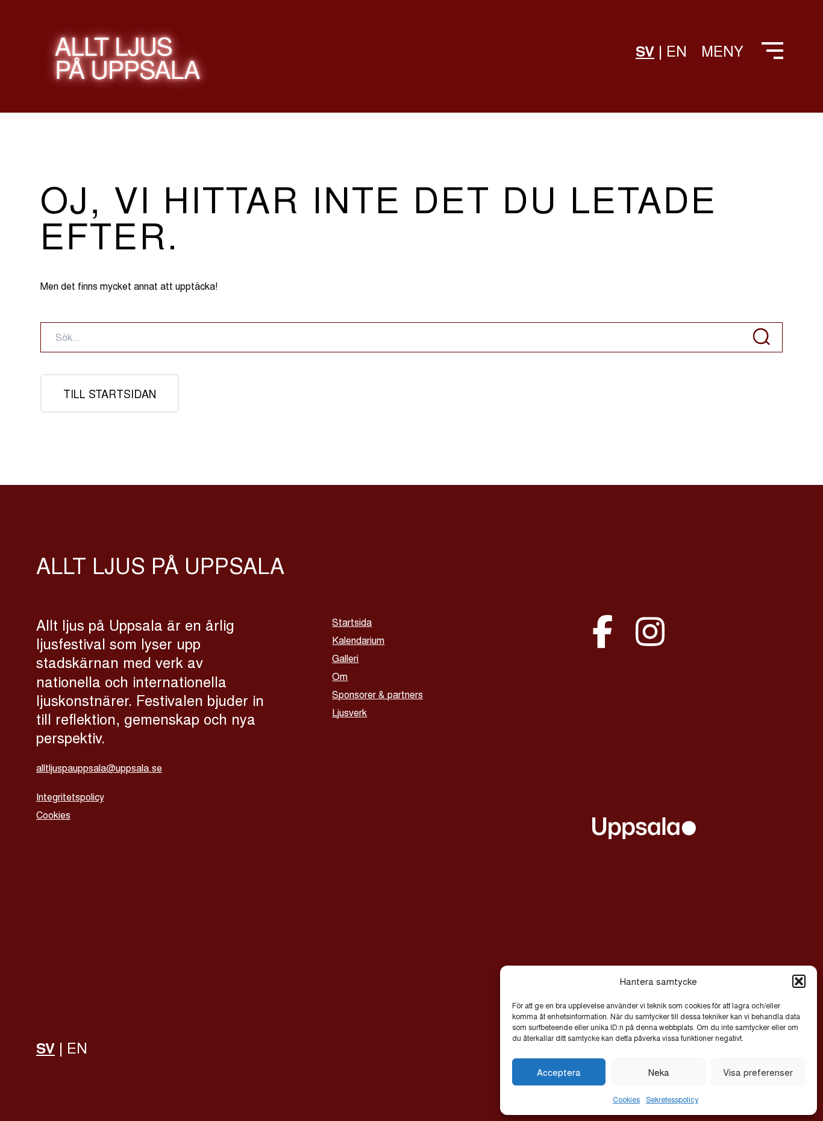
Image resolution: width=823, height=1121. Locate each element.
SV (645, 50)
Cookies (626, 1099)
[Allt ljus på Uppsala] (127, 65)
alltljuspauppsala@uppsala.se (99, 768)
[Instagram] (650, 629)
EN (676, 50)
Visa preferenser (758, 1072)
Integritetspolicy (70, 797)
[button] (799, 981)
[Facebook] (606, 629)
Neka (658, 1072)
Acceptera (559, 1072)
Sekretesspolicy (672, 1099)
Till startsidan (109, 393)
